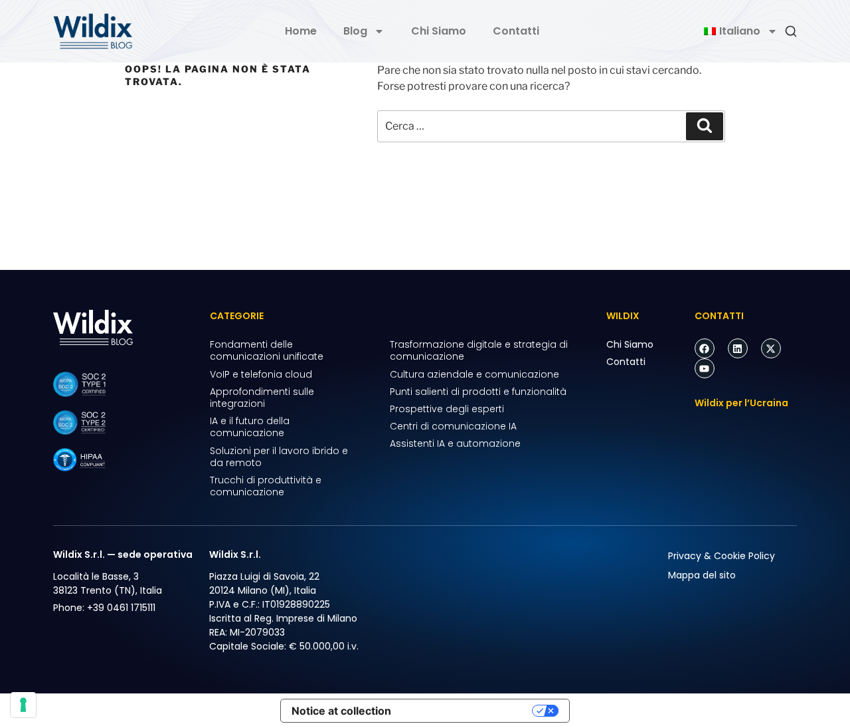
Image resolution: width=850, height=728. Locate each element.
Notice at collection (341, 710)
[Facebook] (705, 348)
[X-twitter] (771, 348)
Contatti (516, 31)
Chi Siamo (438, 31)
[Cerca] (704, 126)
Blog (355, 31)
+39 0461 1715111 (121, 607)
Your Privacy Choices (468, 710)
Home (301, 31)
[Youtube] (705, 368)
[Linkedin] (738, 348)
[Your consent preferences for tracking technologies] (23, 704)
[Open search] (791, 31)
